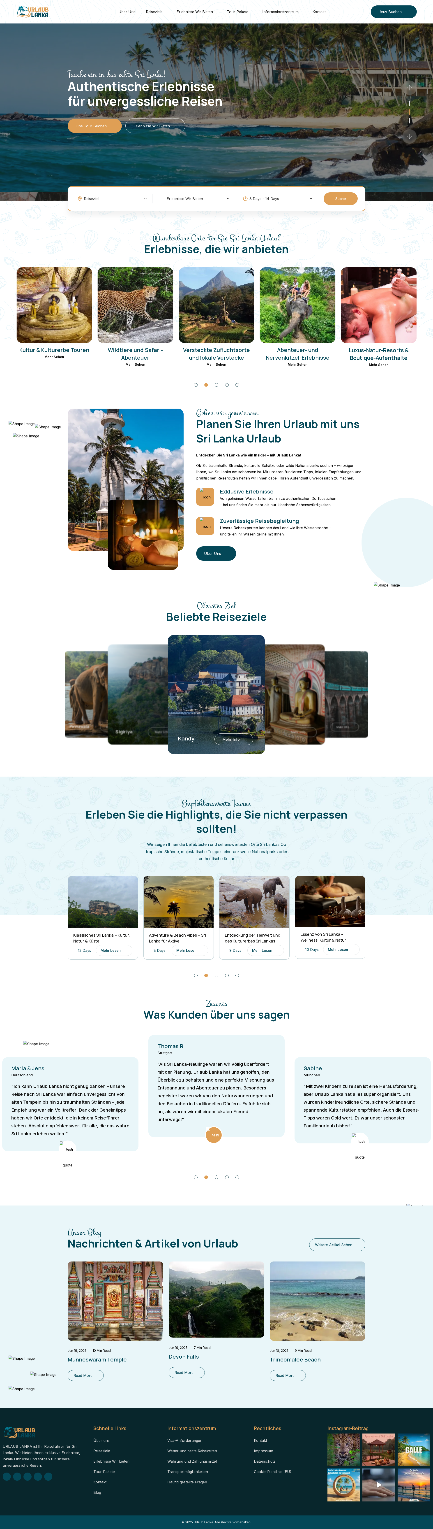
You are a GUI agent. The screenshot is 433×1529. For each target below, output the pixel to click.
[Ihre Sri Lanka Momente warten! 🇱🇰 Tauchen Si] (343, 1484)
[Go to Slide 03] (409, 103)
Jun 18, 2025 (279, 1350)
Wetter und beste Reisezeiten (192, 1451)
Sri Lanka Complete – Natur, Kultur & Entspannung (327, 938)
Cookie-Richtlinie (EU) (272, 1471)
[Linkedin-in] (48, 1477)
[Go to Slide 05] (237, 385)
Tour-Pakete (237, 11)
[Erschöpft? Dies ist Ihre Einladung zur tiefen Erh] (378, 1450)
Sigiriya (78, 726)
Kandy (123, 731)
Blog (97, 1492)
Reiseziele (154, 11)
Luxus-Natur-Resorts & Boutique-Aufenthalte (297, 353)
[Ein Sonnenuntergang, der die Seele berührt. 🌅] (414, 1484)
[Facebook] (7, 1477)
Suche (340, 198)
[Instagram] (17, 1477)
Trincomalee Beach (295, 1359)
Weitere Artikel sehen (333, 1245)
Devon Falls (184, 1356)
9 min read (303, 1350)
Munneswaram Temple (97, 1359)
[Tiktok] (27, 1477)
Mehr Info (161, 732)
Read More (83, 1375)
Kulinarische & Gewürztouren (379, 353)
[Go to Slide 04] (227, 385)
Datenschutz (265, 1461)
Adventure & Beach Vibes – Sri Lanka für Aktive (101, 938)
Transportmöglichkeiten (187, 1471)
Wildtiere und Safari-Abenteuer (54, 353)
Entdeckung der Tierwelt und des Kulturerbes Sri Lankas (177, 938)
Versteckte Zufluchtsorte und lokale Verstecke (135, 353)
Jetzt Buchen (390, 11)
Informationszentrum (280, 11)
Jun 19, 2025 (77, 1350)
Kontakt (319, 11)
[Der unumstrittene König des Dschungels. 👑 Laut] (343, 1450)
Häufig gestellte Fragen (187, 1482)
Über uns (126, 11)
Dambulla (188, 738)
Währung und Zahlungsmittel (192, 1461)
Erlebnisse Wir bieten (195, 11)
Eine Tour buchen (91, 129)
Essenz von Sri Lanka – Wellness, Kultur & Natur (247, 937)
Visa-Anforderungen (184, 1440)
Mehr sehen (54, 364)
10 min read (102, 1350)
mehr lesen (111, 950)
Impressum (263, 1451)
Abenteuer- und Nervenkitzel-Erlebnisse (216, 353)
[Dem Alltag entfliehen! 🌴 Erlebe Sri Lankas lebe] (378, 1484)
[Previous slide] (409, 136)
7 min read (202, 1348)
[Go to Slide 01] (409, 120)
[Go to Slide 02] (409, 112)
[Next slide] (409, 87)
